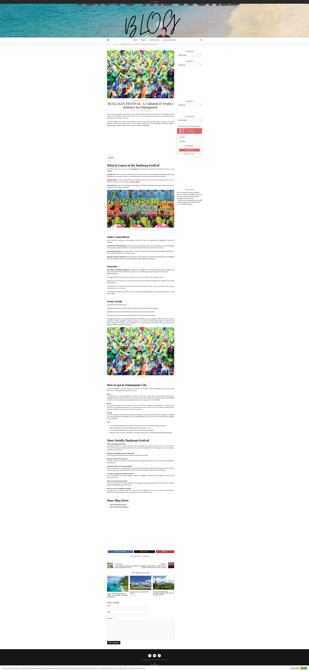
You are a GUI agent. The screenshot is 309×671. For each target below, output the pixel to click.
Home (135, 40)
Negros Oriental (135, 182)
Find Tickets (190, 150)
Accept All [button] (303, 668)
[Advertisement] (140, 139)
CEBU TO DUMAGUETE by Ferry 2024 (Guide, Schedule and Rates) (117, 595)
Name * (109, 605)
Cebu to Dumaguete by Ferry (118, 504)
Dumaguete (115, 44)
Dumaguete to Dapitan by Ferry (139, 592)
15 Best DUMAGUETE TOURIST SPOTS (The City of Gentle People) (163, 592)
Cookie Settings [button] (295, 668)
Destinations (154, 40)
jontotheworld (146, 110)
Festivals (145, 100)
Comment (109, 618)
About (143, 40)
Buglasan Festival (136, 556)
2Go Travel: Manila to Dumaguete (119, 507)
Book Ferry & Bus (169, 40)
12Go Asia (189, 154)
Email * (109, 612)
